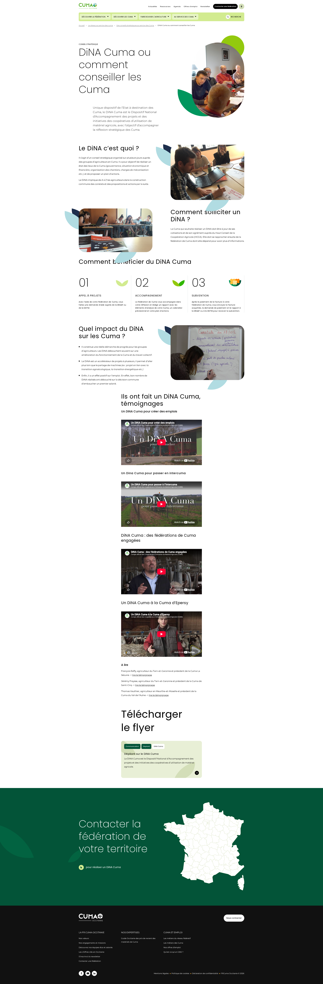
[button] (228, 848)
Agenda (177, 6)
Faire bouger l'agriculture (153, 17)
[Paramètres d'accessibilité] (241, 6)
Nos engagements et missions (92, 943)
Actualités (152, 6)
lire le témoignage (142, 675)
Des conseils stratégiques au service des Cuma (135, 25)
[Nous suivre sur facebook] (81, 973)
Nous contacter (234, 918)
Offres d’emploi (190, 6)
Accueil (82, 25)
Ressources (165, 6)
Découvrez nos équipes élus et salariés (96, 947)
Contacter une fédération (224, 6)
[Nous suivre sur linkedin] (94, 973)
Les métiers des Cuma (173, 943)
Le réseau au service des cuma (100, 25)
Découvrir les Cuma (123, 17)
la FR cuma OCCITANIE (91, 932)
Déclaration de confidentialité (205, 973)
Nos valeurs (84, 938)
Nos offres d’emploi (172, 947)
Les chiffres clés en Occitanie (91, 952)
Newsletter (205, 6)
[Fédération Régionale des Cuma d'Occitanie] (88, 6)
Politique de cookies (180, 973)
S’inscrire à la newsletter (89, 956)
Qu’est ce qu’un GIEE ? (173, 952)
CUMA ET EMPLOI (173, 932)
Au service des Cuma (184, 17)
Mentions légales (161, 973)
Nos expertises (130, 932)
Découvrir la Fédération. (94, 17)
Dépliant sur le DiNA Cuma (141, 754)
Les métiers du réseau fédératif (177, 938)
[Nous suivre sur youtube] (87, 973)
